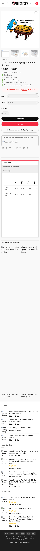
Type (3, 102)
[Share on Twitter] (10, 147)
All (8, 59)
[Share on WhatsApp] (3, 147)
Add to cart (20, 119)
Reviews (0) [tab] (7, 171)
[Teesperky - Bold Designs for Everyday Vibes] (20, 3)
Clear (37, 93)
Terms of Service (29, 538)
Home (3, 59)
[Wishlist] (31, 3)
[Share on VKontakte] (20, 147)
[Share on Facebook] (6, 147)
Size (2, 96)
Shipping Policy (28, 537)
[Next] (35, 29)
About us (9, 537)
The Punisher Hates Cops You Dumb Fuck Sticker (10, 394)
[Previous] (4, 29)
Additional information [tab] (11, 166)
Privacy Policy (17, 537)
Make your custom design (20, 130)
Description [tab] (7, 162)
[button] (2, 3)
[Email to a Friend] (13, 147)
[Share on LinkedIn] (23, 147)
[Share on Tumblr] (27, 147)
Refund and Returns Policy (14, 538)
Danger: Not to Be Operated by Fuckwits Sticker (30, 394)
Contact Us (20, 539)
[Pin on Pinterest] (16, 147)
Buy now (20, 124)
